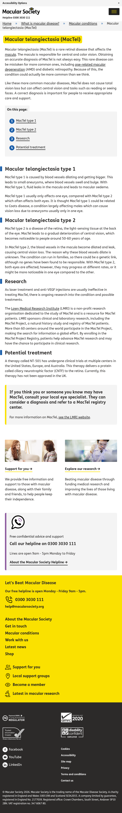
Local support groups (31, 676)
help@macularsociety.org (24, 607)
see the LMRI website (74, 417)
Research (23, 138)
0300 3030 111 (21, 17)
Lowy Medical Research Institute (35, 309)
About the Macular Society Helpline (37, 562)
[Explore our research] (91, 473)
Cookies (65, 748)
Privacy (65, 767)
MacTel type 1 (26, 121)
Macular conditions (83, 24)
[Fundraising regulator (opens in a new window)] (18, 717)
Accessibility (68, 755)
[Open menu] (114, 11)
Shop (9, 654)
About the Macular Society (28, 619)
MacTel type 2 (26, 130)
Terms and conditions (73, 774)
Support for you (26, 667)
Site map (66, 761)
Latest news (15, 647)
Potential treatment (30, 147)
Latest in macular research (36, 693)
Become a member (29, 684)
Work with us (16, 640)
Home (7, 24)
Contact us (67, 780)
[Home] (21, 13)
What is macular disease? (40, 24)
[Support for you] (31, 473)
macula (10, 55)
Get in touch (16, 626)
